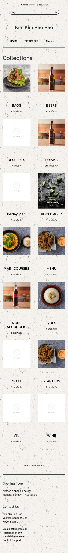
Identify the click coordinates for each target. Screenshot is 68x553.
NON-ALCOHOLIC (16, 325)
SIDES (51, 323)
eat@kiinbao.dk (19, 528)
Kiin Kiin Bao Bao (34, 27)
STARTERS (31, 41)
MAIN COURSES (16, 268)
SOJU (16, 381)
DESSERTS (16, 160)
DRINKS (51, 160)
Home (27, 465)
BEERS (51, 105)
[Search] (56, 12)
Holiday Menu (16, 214)
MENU (51, 268)
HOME (13, 41)
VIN (16, 435)
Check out (42, 4)
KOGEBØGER (51, 214)
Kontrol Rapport (12, 540)
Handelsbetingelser (14, 536)
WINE (51, 435)
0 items (27, 4)
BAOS (16, 105)
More (49, 41)
